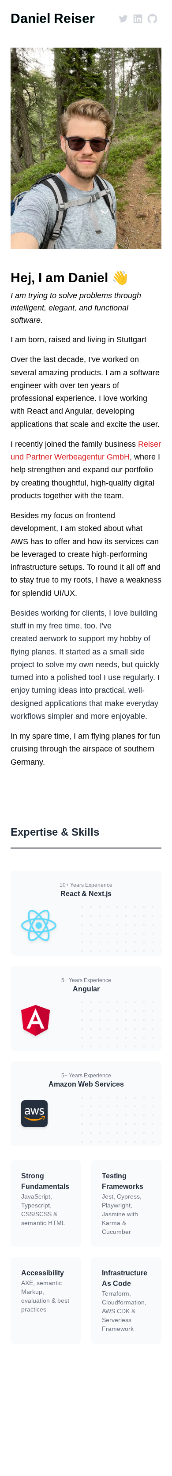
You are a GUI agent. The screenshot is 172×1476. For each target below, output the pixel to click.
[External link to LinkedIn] (137, 18)
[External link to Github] (152, 18)
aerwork (53, 638)
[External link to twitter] (123, 18)
